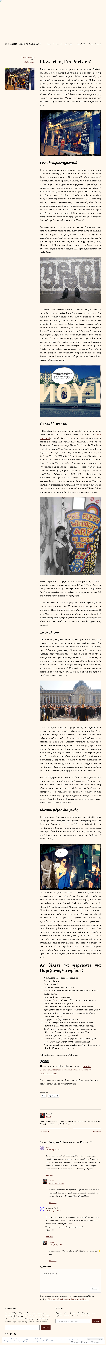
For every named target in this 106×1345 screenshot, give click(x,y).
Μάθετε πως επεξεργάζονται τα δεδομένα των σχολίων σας (67, 1299)
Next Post (97, 1131)
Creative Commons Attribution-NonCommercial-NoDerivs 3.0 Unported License (66, 1069)
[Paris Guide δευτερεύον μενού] (86, 44)
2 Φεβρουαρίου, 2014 (53, 1149)
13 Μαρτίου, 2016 (55, 1244)
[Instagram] (15, 1334)
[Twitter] (10, 1334)
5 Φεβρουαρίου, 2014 (56, 1183)
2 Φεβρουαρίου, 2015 (53, 1210)
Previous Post (45, 1131)
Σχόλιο (94, 1289)
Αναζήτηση (45, 1327)
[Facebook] (6, 1334)
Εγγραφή (96, 1321)
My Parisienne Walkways (23, 43)
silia (47, 1147)
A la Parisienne (29, 62)
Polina (48, 1116)
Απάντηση (49, 1175)
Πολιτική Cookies (55, 1341)
